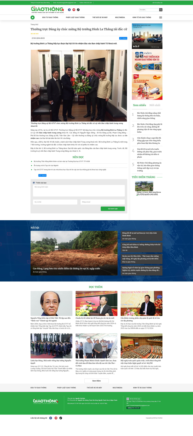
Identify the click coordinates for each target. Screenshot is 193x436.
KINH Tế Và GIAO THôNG (142, 17)
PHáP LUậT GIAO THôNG (75, 17)
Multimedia (117, 388)
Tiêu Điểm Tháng (143, 177)
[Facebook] (69, 10)
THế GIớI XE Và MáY (100, 17)
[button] (137, 195)
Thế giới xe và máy (94, 388)
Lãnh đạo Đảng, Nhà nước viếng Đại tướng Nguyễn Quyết (51, 362)
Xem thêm (96, 381)
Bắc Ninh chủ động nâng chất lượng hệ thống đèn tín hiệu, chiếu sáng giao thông (149, 115)
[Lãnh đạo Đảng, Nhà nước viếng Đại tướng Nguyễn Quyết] (51, 345)
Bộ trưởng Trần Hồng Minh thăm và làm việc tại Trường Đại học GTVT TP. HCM (62, 161)
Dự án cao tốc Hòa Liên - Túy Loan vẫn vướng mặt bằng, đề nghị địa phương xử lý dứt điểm (140, 257)
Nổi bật (35, 227)
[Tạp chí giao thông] (47, 10)
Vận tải (124, 250)
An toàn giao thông (40, 272)
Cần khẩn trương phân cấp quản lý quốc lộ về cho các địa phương (140, 319)
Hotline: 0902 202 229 (86, 2)
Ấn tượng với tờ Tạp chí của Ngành (46, 165)
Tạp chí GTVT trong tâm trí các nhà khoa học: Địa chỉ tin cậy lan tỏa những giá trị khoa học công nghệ (70, 170)
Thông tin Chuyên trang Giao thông (40, 2)
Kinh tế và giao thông (142, 388)
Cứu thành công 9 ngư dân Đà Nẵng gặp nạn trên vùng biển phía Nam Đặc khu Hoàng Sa (149, 140)
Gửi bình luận (113, 209)
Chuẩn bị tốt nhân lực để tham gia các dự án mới (95, 318)
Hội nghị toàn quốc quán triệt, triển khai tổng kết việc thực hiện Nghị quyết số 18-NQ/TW (141, 362)
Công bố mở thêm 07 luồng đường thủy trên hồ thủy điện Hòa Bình (141, 246)
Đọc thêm (95, 287)
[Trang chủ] (33, 17)
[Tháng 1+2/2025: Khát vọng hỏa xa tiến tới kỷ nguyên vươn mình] (144, 186)
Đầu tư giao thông (128, 262)
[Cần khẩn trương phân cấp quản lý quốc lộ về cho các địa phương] (141, 303)
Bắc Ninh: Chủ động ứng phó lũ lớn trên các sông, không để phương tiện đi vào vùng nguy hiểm (149, 128)
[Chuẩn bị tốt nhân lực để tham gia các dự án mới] (96, 303)
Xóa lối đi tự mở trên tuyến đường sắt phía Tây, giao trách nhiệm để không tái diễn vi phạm (149, 153)
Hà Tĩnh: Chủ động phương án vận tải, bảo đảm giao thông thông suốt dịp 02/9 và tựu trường (149, 167)
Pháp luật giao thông (66, 388)
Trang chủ (34, 24)
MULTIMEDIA (120, 17)
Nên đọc (78, 157)
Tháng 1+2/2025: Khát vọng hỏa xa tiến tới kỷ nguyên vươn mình (149, 193)
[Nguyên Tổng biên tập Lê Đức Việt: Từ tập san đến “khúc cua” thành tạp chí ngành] (51, 303)
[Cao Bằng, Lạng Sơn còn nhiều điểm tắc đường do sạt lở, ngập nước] (74, 253)
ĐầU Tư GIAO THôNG (50, 17)
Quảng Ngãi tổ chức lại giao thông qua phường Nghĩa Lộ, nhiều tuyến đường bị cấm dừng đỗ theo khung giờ (141, 269)
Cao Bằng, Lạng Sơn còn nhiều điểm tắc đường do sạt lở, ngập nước (66, 268)
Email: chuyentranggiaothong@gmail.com (64, 2)
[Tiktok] (78, 9)
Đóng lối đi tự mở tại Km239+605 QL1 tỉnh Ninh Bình (139, 234)
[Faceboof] (50, 418)
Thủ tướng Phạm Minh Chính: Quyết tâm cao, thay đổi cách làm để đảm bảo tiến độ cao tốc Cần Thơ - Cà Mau (96, 363)
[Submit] (160, 9)
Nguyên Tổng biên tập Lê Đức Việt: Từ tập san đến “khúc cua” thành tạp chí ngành (51, 319)
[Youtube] (74, 10)
